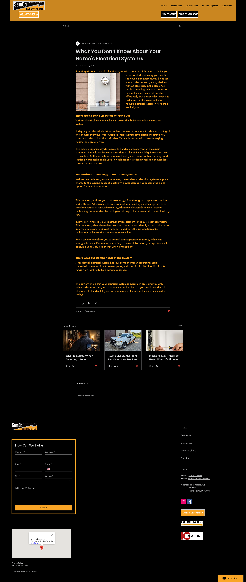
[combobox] (58, 481)
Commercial (186, 443)
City (17, 476)
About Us (185, 458)
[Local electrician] (81, 340)
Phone (48, 464)
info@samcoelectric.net (199, 478)
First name (20, 452)
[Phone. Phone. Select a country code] (49, 469)
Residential (186, 435)
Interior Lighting (187, 450)
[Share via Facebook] (77, 303)
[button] (180, 26)
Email (18, 464)
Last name (50, 452)
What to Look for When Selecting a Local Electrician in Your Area (80, 357)
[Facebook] (189, 501)
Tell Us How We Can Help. (26, 488)
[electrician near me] (123, 340)
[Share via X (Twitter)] (83, 303)
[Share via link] (95, 303)
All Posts (66, 26)
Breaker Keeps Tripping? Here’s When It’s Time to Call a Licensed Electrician (163, 357)
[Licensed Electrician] (164, 340)
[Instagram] (183, 501)
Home (184, 427)
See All (180, 325)
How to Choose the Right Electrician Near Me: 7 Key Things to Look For (123, 357)
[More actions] (168, 43)
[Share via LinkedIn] (89, 303)
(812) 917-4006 (195, 475)
